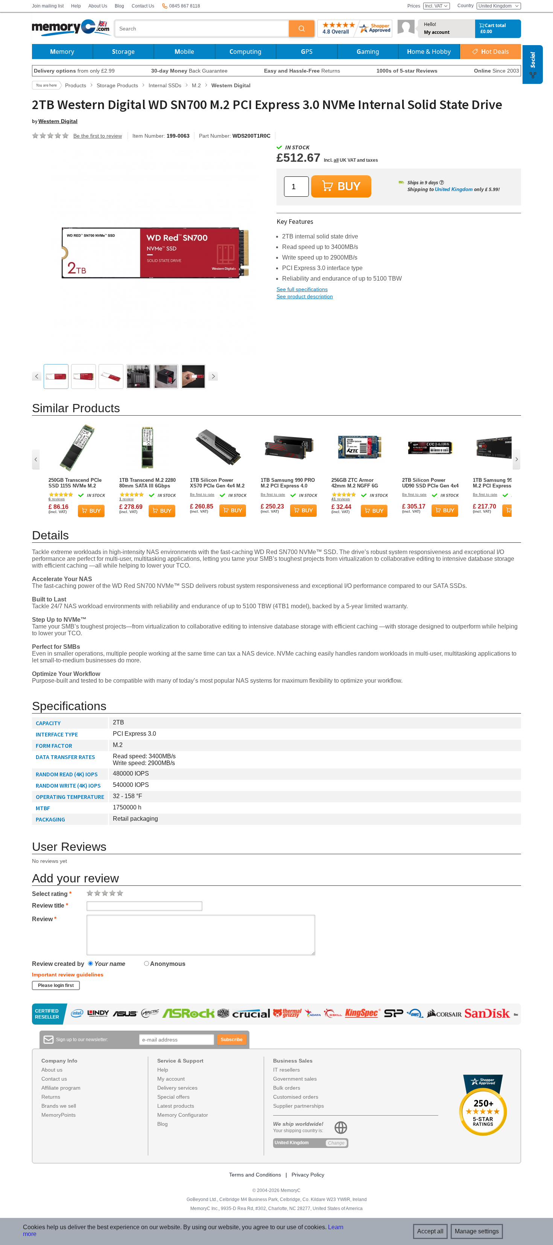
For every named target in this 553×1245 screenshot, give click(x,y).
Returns (50, 1097)
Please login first (56, 985)
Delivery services (177, 1088)
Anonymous (167, 964)
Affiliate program (61, 1088)
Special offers (173, 1097)
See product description (304, 296)
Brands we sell (58, 1106)
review (126, 499)
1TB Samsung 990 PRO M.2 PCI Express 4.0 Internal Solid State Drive (288, 483)
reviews (57, 499)
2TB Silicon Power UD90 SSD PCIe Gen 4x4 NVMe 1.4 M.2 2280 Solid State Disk (430, 483)
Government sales (295, 1079)
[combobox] (202, 28)
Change (336, 1143)
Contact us (54, 1079)
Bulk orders (286, 1088)
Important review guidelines (67, 975)
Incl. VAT (434, 6)
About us (51, 1070)
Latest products (175, 1106)
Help (76, 6)
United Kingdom (454, 189)
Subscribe (232, 1039)
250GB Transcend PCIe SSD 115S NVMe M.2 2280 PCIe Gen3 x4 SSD (76, 483)
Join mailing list (48, 6)
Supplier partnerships (298, 1106)
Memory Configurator (182, 1115)
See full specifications (302, 289)
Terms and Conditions (255, 1175)
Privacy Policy (308, 1175)
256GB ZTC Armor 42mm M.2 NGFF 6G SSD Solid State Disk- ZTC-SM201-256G (356, 483)
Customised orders (295, 1097)
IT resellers (286, 1070)
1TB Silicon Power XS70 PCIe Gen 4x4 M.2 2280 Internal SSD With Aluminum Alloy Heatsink (217, 483)
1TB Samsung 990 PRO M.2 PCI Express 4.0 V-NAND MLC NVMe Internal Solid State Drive (500, 483)
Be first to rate (202, 494)
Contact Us (143, 6)
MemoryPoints (58, 1115)
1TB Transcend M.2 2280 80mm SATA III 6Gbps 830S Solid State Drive (147, 483)
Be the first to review (97, 136)
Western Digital (57, 121)
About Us (97, 6)
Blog (119, 6)
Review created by (58, 964)
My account (437, 32)
